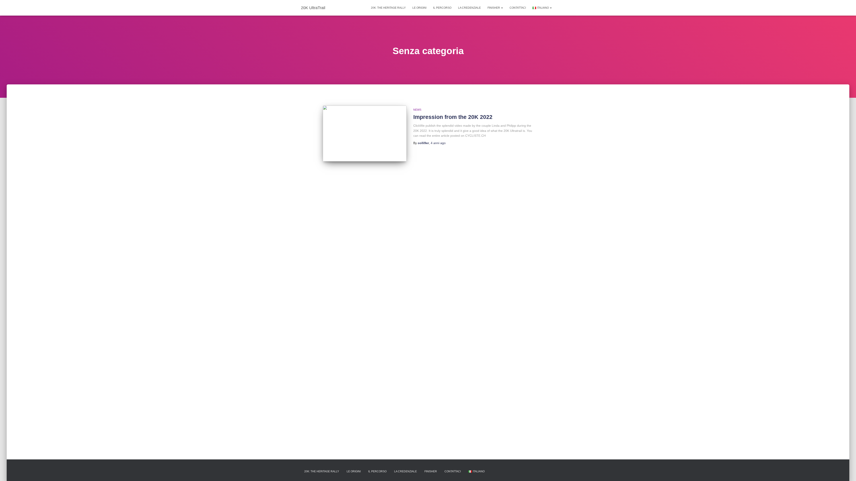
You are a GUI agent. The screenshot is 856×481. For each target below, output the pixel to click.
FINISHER (494, 7)
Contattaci (518, 7)
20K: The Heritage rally (388, 7)
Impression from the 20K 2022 (452, 117)
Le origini (419, 7)
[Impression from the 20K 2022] (365, 133)
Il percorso (442, 7)
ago (438, 143)
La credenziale (469, 7)
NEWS (417, 109)
